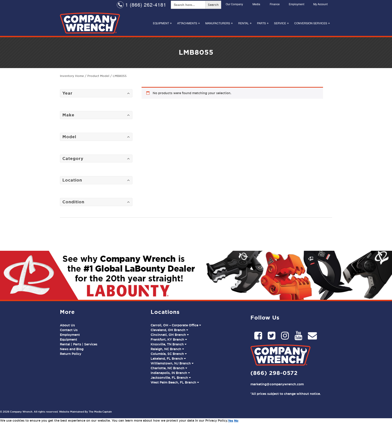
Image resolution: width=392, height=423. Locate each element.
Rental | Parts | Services (78, 344)
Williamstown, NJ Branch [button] (171, 363)
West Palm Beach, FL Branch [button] (174, 382)
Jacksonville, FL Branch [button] (170, 377)
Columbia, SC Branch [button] (168, 354)
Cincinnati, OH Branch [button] (169, 335)
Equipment (162, 23)
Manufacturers (219, 23)
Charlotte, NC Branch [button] (168, 368)
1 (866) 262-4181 (145, 4)
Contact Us (69, 330)
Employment (296, 4)
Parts (263, 23)
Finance (275, 4)
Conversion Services (312, 23)
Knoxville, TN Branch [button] (168, 344)
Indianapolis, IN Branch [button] (169, 373)
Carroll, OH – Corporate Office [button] (175, 325)
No (236, 420)
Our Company (234, 4)
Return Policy (70, 354)
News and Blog (71, 349)
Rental (245, 23)
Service (281, 23)
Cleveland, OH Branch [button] (168, 330)
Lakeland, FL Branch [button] (167, 358)
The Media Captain (100, 411)
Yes (230, 420)
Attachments (188, 23)
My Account (320, 4)
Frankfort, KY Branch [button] (168, 339)
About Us (67, 325)
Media (256, 4)
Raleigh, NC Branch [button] (166, 349)
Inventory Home (72, 75)
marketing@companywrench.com (277, 384)
